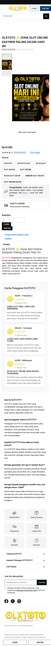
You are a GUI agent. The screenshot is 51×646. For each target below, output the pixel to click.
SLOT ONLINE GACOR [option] (12, 182)
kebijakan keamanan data (27, 590)
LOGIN (6, 224)
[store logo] (17, 8)
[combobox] (25, 15)
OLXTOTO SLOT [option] (24, 163)
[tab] (25, 244)
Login (34, 9)
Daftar (45, 9)
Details (6, 244)
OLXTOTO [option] (8, 163)
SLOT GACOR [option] (9, 170)
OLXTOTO (6, 258)
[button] (13, 90)
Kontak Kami (14, 517)
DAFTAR (7, 228)
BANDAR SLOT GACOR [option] (35, 176)
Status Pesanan (36, 517)
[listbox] (25, 172)
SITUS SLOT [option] (41, 163)
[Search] (46, 16)
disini (24, 193)
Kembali (14, 545)
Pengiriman (14, 531)
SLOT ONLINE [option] (25, 170)
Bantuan (36, 545)
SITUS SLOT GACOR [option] (12, 176)
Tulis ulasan (35, 153)
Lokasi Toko (36, 531)
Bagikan (8, 239)
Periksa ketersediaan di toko (17, 235)
